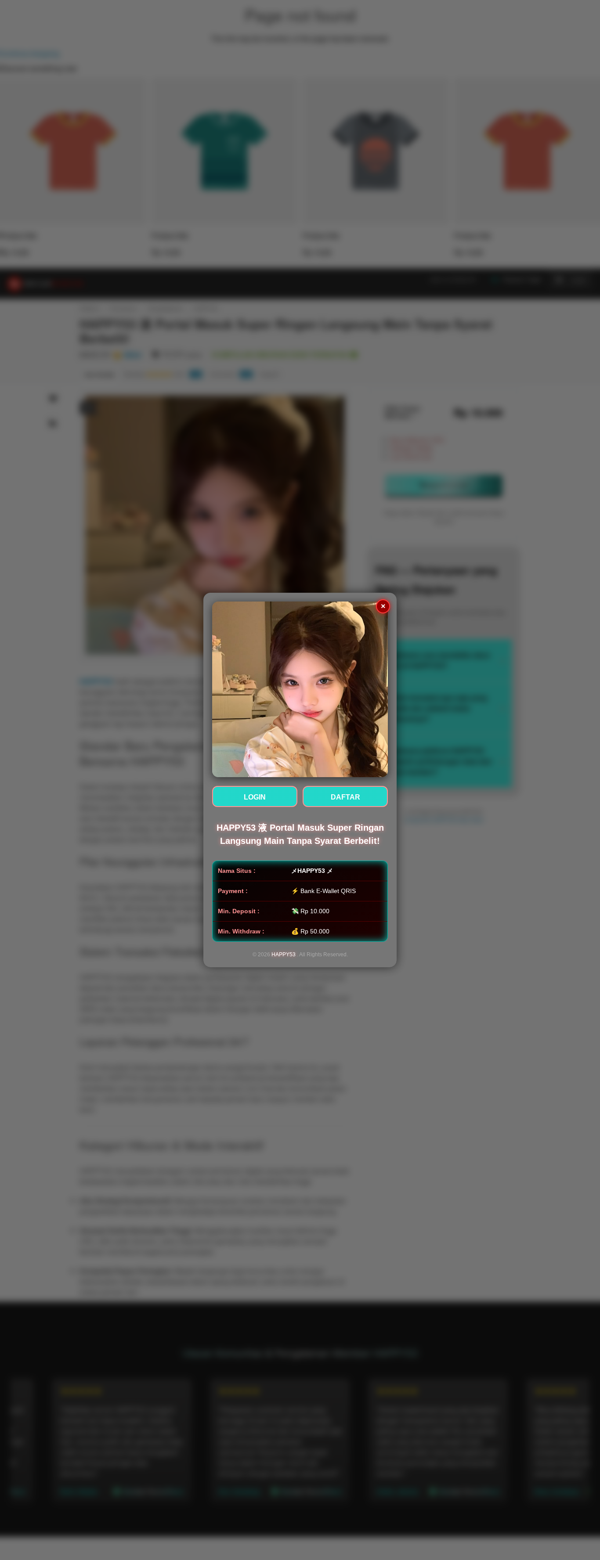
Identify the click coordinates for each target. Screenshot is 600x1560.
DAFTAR (345, 797)
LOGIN (255, 797)
